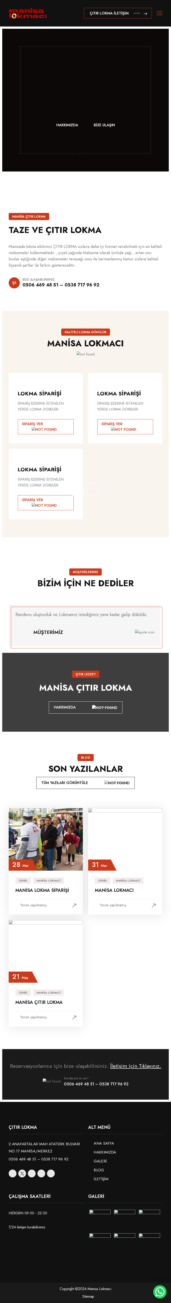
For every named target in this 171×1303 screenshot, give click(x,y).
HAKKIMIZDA (67, 125)
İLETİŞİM (101, 1179)
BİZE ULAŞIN (104, 125)
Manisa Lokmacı (114, 890)
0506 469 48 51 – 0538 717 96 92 (60, 285)
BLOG (99, 1170)
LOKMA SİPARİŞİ (39, 393)
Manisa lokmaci (49, 881)
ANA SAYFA (104, 1143)
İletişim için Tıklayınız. (135, 1066)
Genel (23, 881)
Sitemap (88, 1296)
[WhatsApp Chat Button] (160, 1292)
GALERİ (100, 1161)
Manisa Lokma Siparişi (42, 890)
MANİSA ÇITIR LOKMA (39, 1002)
